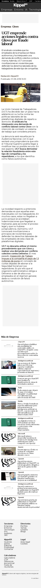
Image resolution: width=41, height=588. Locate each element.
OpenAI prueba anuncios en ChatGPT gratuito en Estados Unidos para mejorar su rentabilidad (28, 477)
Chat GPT (21, 342)
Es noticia (5, 1)
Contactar (8, 549)
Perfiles (23, 526)
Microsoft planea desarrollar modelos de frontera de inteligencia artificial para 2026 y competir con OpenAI (27, 439)
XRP (30, 1)
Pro (5, 531)
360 (6, 535)
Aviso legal (25, 542)
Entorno (18, 9)
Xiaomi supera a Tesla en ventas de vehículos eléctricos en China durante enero (28, 452)
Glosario (24, 530)
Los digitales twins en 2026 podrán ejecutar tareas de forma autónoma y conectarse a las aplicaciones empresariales (28, 425)
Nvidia (12, 1)
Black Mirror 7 (22, 1)
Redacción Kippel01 (10, 76)
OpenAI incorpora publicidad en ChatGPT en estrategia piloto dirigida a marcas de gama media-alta (28, 465)
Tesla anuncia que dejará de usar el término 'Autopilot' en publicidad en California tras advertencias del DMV (28, 394)
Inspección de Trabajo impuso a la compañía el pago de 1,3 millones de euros (20, 258)
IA (26, 9)
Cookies (23, 544)
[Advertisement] (20, 19)
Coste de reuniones (8, 566)
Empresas (6, 9)
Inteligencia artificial (25, 361)
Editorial (8, 546)
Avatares (8, 533)
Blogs (23, 531)
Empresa (6, 26)
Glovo (15, 26)
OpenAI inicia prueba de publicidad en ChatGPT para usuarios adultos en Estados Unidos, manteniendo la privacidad (28, 503)
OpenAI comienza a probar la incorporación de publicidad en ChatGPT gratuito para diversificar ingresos (28, 490)
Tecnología (9, 530)
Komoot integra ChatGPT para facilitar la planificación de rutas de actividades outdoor (28, 381)
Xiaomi (20, 447)
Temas (23, 528)
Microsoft (21, 433)
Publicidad (9, 547)
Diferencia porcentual (9, 562)
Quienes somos (8, 543)
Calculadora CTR (9, 559)
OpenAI (21, 459)
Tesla (20, 388)
